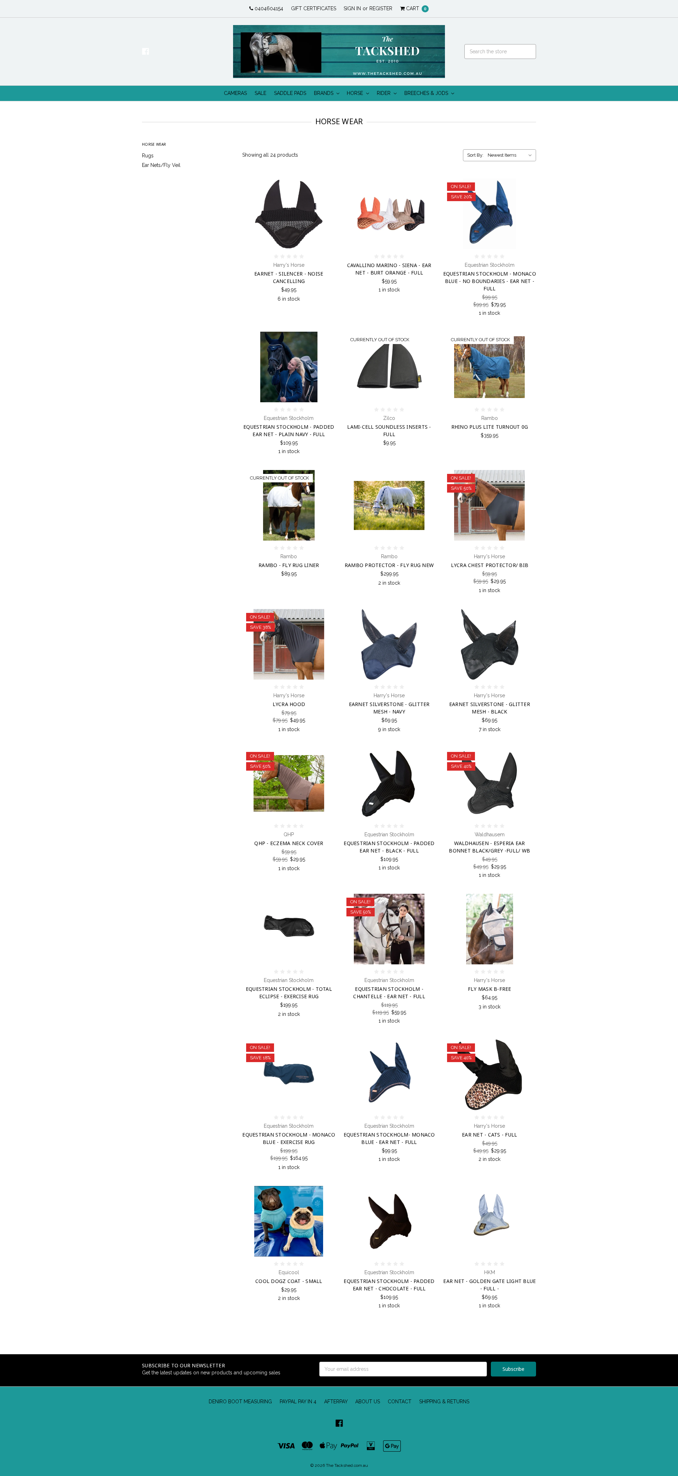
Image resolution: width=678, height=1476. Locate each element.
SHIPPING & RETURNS (444, 1401)
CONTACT (399, 1401)
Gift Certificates (313, 8)
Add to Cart (389, 238)
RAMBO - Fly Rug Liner (288, 565)
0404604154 (268, 8)
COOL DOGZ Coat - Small (288, 1281)
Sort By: (475, 155)
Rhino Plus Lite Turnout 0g (489, 426)
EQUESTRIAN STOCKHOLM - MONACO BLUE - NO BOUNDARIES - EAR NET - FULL (489, 281)
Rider (384, 93)
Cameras (235, 93)
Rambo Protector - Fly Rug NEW (389, 565)
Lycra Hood (289, 704)
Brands (324, 93)
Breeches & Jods (427, 93)
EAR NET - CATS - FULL (489, 1134)
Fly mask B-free (489, 989)
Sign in (352, 8)
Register (380, 8)
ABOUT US (367, 1401)
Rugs (148, 155)
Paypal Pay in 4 (298, 1401)
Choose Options (289, 238)
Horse (355, 93)
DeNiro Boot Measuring (240, 1401)
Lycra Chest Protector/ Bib (490, 565)
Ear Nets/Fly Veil (161, 165)
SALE (260, 93)
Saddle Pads (290, 93)
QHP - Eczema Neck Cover (288, 843)
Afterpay (336, 1401)
